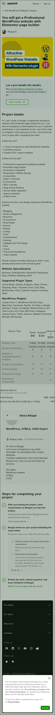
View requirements (17, 521)
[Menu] (3, 3)
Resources (8, 624)
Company (8, 633)
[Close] (49, 678)
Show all (15, 570)
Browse (36, 3)
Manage (45, 708)
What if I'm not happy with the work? (25, 586)
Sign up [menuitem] (47, 3)
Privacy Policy (13, 702)
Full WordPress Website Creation (26, 89)
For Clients (9, 605)
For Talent (8, 614)
